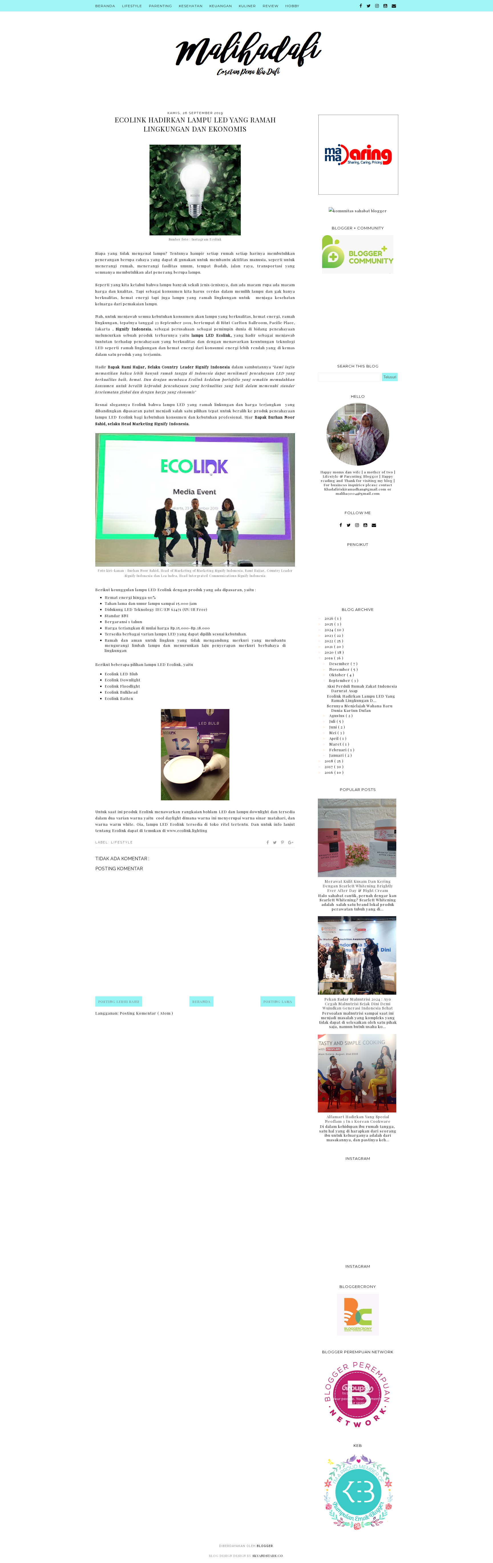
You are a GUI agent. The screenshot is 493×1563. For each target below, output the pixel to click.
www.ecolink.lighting (187, 830)
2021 (329, 646)
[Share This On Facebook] (268, 842)
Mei (333, 732)
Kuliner (247, 6)
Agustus (337, 715)
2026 (330, 618)
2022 (329, 640)
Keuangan (220, 6)
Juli (333, 721)
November (340, 669)
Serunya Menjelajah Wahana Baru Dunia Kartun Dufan (360, 708)
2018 (329, 760)
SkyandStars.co (267, 1556)
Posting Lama (277, 1001)
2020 (330, 652)
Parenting (160, 6)
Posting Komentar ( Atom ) (146, 1013)
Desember (340, 663)
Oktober (338, 674)
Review (270, 6)
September (340, 680)
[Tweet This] (275, 842)
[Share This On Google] (291, 842)
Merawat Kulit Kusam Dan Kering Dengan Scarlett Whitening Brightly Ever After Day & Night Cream (358, 885)
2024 (330, 629)
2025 (329, 623)
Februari (338, 749)
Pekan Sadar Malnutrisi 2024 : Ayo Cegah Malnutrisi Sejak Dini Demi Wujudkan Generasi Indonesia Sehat (358, 1003)
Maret (336, 744)
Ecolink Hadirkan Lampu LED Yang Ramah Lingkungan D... (361, 698)
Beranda (105, 6)
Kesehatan (191, 6)
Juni (333, 726)
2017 (329, 766)
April (334, 738)
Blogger (265, 1546)
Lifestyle (132, 6)
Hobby (292, 6)
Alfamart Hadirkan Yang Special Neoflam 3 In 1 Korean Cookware (358, 1119)
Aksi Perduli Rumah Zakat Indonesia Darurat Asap (362, 688)
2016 (329, 772)
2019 (329, 657)
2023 (329, 635)
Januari (337, 755)
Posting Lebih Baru (118, 1001)
